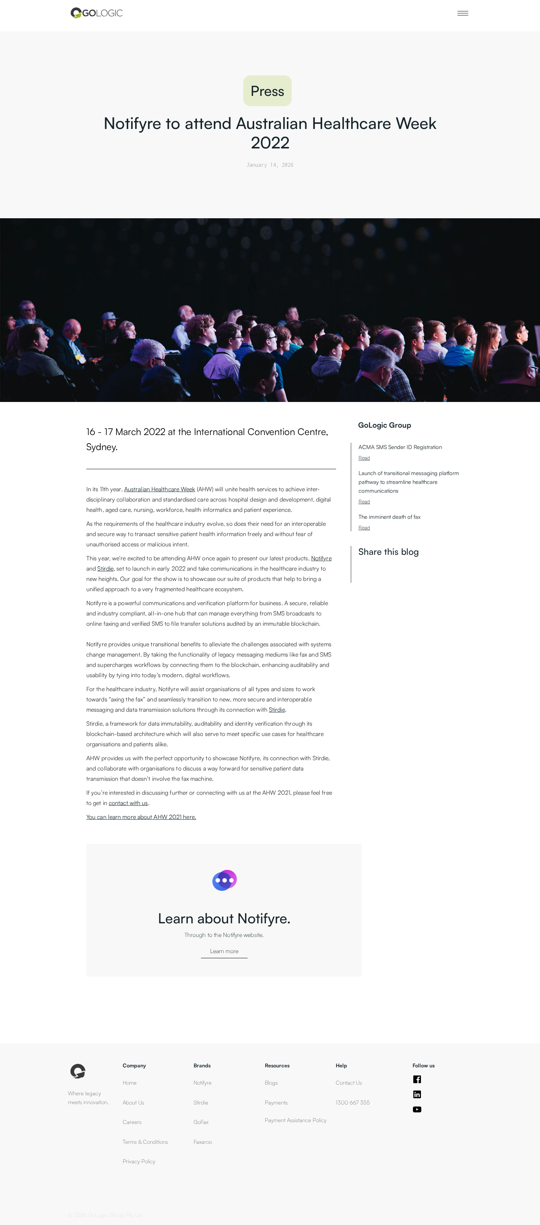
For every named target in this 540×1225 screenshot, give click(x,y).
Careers (132, 1121)
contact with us (128, 803)
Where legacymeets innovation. (88, 1098)
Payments (276, 1102)
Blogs (271, 1082)
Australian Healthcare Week (159, 489)
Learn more (224, 951)
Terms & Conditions (145, 1141)
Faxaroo (203, 1141)
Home (130, 1082)
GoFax (201, 1121)
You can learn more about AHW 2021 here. (141, 816)
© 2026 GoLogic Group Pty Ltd (105, 1214)
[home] (96, 12)
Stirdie (105, 568)
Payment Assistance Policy (296, 1120)
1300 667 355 (353, 1102)
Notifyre (321, 558)
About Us (133, 1102)
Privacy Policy (139, 1161)
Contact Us (349, 1082)
